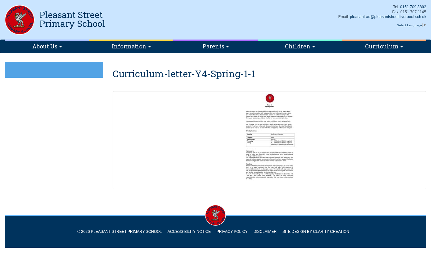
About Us (45, 46)
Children (298, 46)
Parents (214, 46)
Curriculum (382, 46)
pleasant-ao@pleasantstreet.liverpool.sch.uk (388, 17)
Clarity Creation (331, 231)
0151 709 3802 (413, 7)
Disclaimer (265, 231)
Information (130, 46)
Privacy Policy (232, 231)
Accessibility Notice (189, 231)
